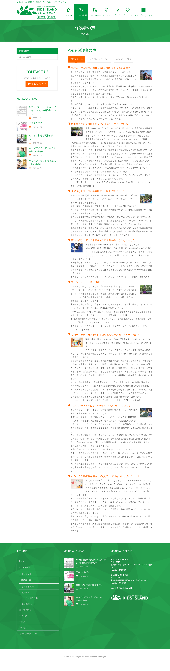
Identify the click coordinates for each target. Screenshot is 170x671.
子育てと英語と (37, 123)
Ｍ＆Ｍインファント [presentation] (99, 59)
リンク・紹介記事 (30, 598)
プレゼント (128, 15)
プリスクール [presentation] (76, 59)
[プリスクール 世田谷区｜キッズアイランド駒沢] (37, 12)
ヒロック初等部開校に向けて (89, 585)
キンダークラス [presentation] (123, 59)
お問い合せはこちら (143, 15)
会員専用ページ (29, 604)
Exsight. (103, 656)
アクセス (107, 15)
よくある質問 (25, 56)
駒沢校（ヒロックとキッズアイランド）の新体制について (42, 110)
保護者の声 (24, 50)
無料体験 (26, 592)
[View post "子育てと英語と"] (22, 126)
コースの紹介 (95, 15)
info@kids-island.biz (124, 588)
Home (69, 15)
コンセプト (27, 573)
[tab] (76, 59)
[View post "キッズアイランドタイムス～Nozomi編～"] (22, 152)
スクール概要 (81, 15)
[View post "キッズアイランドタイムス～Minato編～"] (22, 164)
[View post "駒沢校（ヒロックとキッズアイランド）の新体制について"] (22, 111)
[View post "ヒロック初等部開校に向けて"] (22, 139)
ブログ (117, 15)
